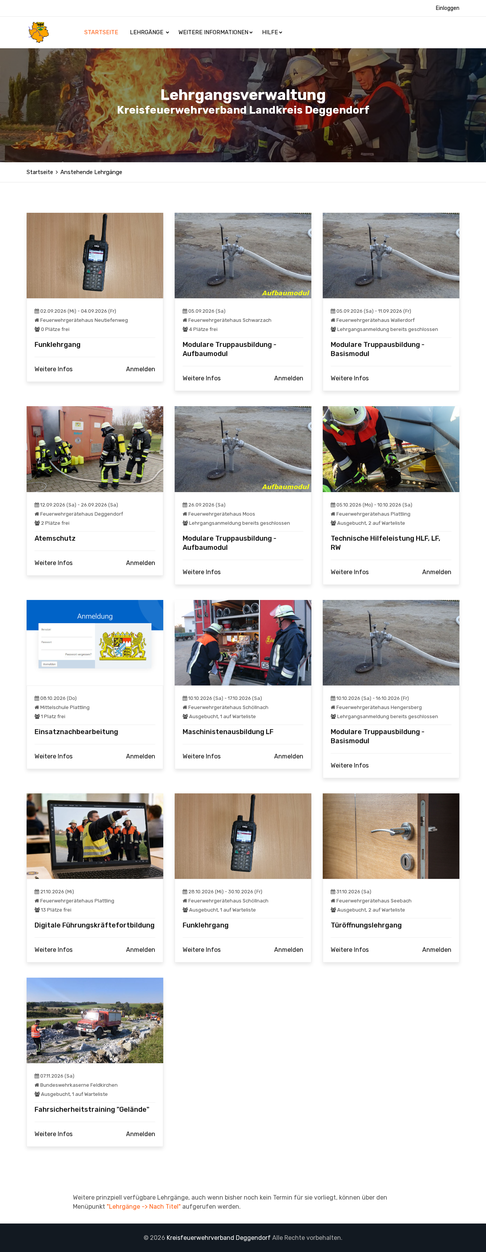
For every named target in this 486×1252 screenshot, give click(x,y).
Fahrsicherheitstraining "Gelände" (92, 1109)
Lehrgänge (147, 32)
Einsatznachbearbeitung (76, 732)
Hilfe (270, 32)
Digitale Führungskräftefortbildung (95, 925)
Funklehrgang (57, 344)
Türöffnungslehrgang (366, 925)
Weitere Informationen (213, 32)
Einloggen (447, 8)
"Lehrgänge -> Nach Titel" (144, 1206)
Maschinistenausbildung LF (228, 732)
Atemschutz (55, 538)
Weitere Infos (54, 369)
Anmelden (140, 369)
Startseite (102, 32)
